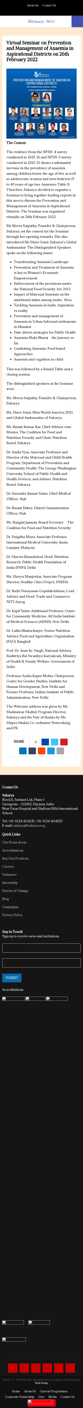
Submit (11, 978)
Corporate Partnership (19, 1396)
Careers (8, 867)
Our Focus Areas (14, 842)
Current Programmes (54, 1391)
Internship (10, 883)
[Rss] (70, 1368)
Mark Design (41, 1382)
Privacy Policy (12, 915)
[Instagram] (35, 1368)
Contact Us (49, 5)
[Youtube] (58, 1368)
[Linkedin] (47, 1368)
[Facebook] (12, 1368)
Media (53, 1396)
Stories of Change (15, 891)
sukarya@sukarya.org (29, 826)
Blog (5, 899)
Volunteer (9, 875)
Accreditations (12, 850)
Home (16, 1391)
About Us (33, 5)
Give (41, 1396)
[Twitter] (24, 1368)
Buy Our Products (15, 858)
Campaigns (10, 907)
